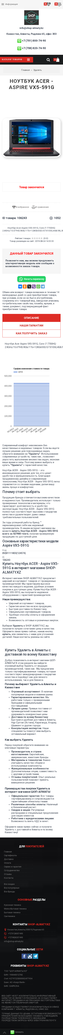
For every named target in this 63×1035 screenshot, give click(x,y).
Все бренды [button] (9, 892)
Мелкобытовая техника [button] (15, 909)
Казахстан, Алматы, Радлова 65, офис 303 (31, 33)
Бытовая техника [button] (12, 912)
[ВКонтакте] (20, 286)
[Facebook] (24, 956)
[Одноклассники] (25, 286)
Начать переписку (34, 279)
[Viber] (34, 286)
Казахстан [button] (12, 930)
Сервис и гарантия (11, 7)
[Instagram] (29, 956)
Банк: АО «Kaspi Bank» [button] (14, 982)
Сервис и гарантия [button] (12, 867)
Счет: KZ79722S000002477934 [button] (18, 978)
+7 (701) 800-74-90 (34, 40)
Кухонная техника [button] (12, 905)
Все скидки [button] (9, 884)
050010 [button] (29, 930)
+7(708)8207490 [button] (15, 937)
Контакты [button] (8, 878)
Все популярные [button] (11, 888)
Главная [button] (8, 852)
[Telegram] (43, 286)
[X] (29, 286)
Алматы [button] (21, 930)
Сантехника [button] (9, 916)
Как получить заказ (31, 333)
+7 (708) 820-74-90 (34, 48)
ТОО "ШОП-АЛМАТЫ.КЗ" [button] (15, 971)
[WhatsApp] (38, 286)
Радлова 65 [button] (38, 930)
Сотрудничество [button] (12, 870)
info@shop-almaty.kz (31, 28)
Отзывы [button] (8, 874)
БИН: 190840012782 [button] (13, 975)
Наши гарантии (31, 325)
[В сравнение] (41, 207)
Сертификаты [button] (10, 855)
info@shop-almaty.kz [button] (13, 941)
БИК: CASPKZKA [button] (11, 986)
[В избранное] (22, 207)
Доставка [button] (8, 859)
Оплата (5, 1)
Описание (31, 317)
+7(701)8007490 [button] (15, 933)
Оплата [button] (7, 863)
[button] (17, 1032)
